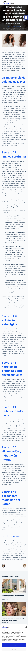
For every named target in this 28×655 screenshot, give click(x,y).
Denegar (14, 649)
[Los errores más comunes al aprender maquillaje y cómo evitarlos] (14, 609)
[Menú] (25, 2)
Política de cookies (13, 653)
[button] (26, 17)
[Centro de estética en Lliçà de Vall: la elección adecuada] (14, 586)
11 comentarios (17, 23)
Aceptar (14, 645)
